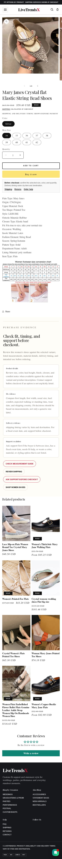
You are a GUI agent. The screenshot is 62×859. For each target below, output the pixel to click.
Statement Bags (41, 798)
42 (37, 142)
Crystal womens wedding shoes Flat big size (44, 600)
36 (27, 135)
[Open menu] (5, 9)
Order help (28, 189)
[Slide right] (37, 86)
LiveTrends (29, 10)
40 (16, 142)
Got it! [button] (53, 853)
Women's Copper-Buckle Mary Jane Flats (44, 706)
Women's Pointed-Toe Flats (15, 598)
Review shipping (14, 471)
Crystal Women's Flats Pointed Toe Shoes (13, 655)
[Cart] (57, 9)
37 (37, 135)
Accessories (39, 794)
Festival (7, 808)
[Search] (52, 9)
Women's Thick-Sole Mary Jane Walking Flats (45, 546)
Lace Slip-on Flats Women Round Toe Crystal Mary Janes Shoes (15, 547)
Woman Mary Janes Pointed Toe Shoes (45, 655)
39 (6, 142)
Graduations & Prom (13, 798)
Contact (7, 835)
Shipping (6, 109)
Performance (10, 805)
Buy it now (31, 174)
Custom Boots (10, 812)
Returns (18, 189)
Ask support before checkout (22, 479)
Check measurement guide (20, 463)
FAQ (4, 824)
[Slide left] (24, 86)
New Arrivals (39, 801)
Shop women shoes (15, 487)
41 (27, 142)
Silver (8, 123)
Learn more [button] (35, 854)
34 (6, 135)
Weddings (8, 794)
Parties (6, 801)
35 (16, 135)
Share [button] (7, 311)
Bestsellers (39, 805)
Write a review (31, 753)
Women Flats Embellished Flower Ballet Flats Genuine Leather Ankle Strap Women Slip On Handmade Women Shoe (15, 710)
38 (47, 135)
